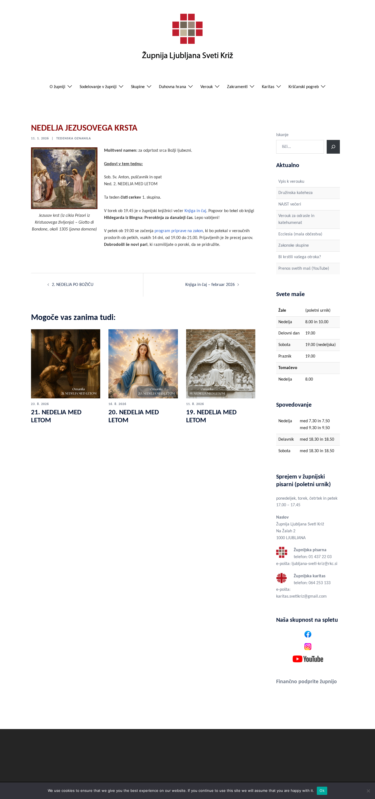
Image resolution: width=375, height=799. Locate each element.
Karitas (268, 87)
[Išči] (333, 147)
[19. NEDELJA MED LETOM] (220, 364)
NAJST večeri (289, 204)
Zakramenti (237, 87)
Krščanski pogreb (304, 87)
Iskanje (282, 135)
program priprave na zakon (179, 231)
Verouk (206, 87)
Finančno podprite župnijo (306, 682)
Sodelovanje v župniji (98, 87)
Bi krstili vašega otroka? (299, 257)
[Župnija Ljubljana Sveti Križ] (187, 39)
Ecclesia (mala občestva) (300, 234)
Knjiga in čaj (195, 211)
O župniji (57, 87)
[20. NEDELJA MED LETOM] (143, 364)
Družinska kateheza (295, 193)
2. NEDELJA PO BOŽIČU (72, 285)
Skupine (138, 87)
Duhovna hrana (172, 87)
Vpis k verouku (291, 181)
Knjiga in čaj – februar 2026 (210, 285)
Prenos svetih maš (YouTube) (303, 268)
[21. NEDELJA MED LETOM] (65, 364)
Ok (322, 790)
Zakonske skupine (293, 245)
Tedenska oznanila (73, 138)
